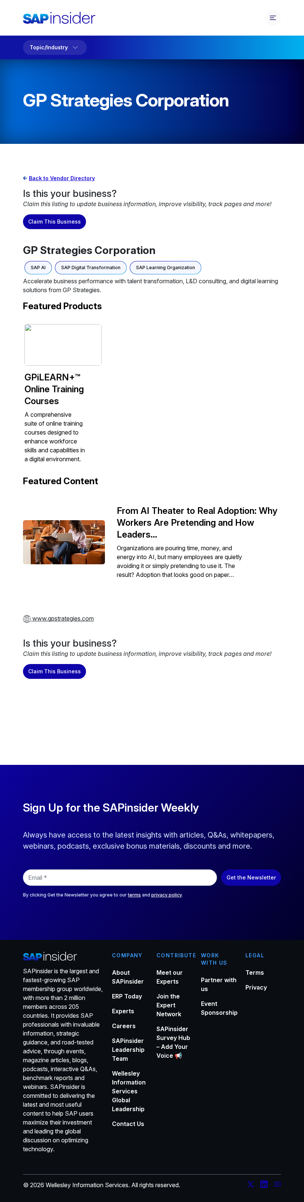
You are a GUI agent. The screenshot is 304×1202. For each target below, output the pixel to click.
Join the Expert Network (168, 1005)
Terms (254, 972)
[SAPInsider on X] (250, 1185)
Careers (124, 1026)
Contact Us (128, 1123)
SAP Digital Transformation (90, 267)
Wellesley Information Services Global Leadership (129, 1091)
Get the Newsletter (251, 877)
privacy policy (166, 895)
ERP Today (127, 996)
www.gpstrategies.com (62, 618)
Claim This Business (54, 221)
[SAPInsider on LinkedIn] (264, 1185)
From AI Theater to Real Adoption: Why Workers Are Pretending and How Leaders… (197, 522)
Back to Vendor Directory (62, 178)
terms (134, 895)
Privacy (256, 987)
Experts (123, 1011)
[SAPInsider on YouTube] (277, 1185)
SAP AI (38, 267)
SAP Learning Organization (165, 267)
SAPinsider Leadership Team (128, 1049)
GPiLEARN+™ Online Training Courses (54, 389)
